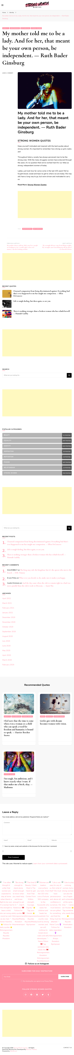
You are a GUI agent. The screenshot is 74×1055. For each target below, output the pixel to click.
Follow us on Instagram (38, 963)
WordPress (13, 1051)
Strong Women (36, 28)
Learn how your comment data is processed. (50, 863)
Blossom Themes (31, 1049)
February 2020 (8, 665)
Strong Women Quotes (37, 185)
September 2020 (9, 631)
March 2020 (7, 660)
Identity (5, 28)
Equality (7, 716)
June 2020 (6, 646)
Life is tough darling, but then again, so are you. (32, 301)
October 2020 (7, 627)
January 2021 (7, 612)
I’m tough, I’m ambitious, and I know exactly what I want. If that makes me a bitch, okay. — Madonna (18, 783)
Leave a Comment (8, 73)
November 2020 (8, 622)
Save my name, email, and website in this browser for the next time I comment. (31, 846)
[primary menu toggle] (2, 5)
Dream (43, 716)
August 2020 (7, 636)
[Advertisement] (45, 204)
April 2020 (6, 655)
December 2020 (8, 617)
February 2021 (8, 608)
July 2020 (6, 641)
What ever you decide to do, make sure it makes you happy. (42, 578)
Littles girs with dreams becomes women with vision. (53, 722)
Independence (14, 28)
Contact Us (67, 1047)
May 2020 (6, 650)
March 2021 (7, 603)
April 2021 (6, 598)
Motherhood (25, 28)
